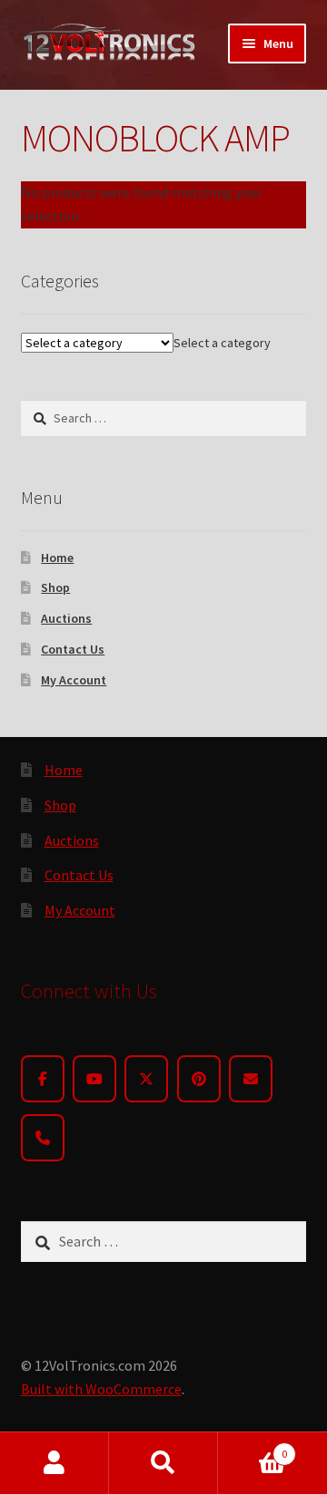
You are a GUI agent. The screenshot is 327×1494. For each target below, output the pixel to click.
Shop (55, 587)
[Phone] (42, 1137)
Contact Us (72, 649)
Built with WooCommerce (101, 1389)
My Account (73, 680)
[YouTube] (94, 1078)
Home (57, 557)
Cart (252, 1447)
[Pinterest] (199, 1078)
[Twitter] (146, 1078)
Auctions (66, 618)
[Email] (250, 1078)
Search (163, 1463)
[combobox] (222, 343)
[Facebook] (42, 1078)
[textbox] (222, 343)
